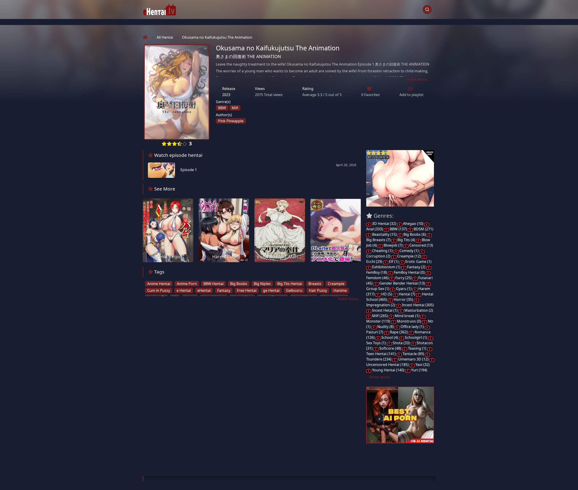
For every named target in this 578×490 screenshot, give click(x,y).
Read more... (418, 79)
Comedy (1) (409, 250)
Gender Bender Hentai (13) (402, 283)
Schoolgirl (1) (416, 337)
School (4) (389, 337)
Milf (235, 107)
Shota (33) (401, 342)
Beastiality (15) (384, 234)
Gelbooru (294, 290)
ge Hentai (271, 290)
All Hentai (165, 37)
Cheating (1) (382, 250)
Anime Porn (187, 283)
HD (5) (386, 294)
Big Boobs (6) (415, 234)
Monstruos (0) (409, 321)
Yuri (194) (418, 370)
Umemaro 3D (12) (413, 359)
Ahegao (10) (413, 223)
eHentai (204, 290)
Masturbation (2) (418, 310)
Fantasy (223, 290)
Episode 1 (188, 169)
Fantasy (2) (416, 266)
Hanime (340, 290)
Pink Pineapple (230, 120)
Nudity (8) (385, 326)
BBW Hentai (213, 283)
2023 (226, 94)
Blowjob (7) (393, 245)
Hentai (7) (407, 294)
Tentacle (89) (413, 353)
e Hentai (184, 290)
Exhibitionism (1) (386, 266)
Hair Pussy (318, 290)
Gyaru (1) (404, 288)
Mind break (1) (407, 315)
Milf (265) (380, 315)
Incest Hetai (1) (385, 310)
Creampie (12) (409, 256)
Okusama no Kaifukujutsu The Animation (217, 37)
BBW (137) (398, 228)
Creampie (336, 283)
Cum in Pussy (158, 290)
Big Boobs (238, 283)
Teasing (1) (417, 348)
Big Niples (262, 283)
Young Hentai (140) (388, 370)
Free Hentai (246, 290)
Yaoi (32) (422, 364)
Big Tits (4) (406, 239)
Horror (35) (403, 299)
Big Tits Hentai (289, 283)
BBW (222, 107)
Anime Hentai (158, 283)
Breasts (314, 283)
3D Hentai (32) (384, 223)
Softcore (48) (390, 348)
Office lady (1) (412, 326)
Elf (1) (393, 261)
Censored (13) (420, 245)
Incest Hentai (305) (417, 304)
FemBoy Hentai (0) (409, 272)
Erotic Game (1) (417, 261)
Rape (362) (399, 332)
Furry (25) (403, 277)
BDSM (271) (423, 228)
